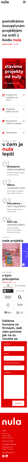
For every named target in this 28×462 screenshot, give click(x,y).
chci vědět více (10, 83)
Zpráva (7, 373)
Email (7, 353)
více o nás (7, 44)
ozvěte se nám (7, 282)
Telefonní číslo (12, 363)
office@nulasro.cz (8, 452)
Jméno (7, 344)
